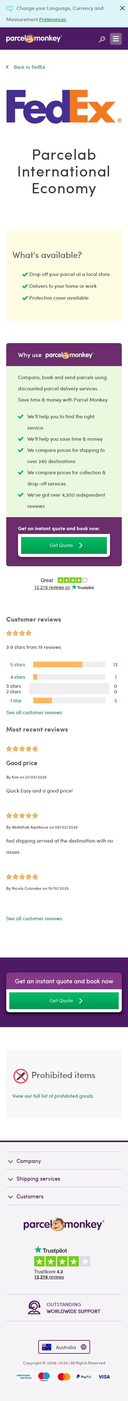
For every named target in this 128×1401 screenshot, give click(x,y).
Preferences (52, 19)
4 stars (17, 676)
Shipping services (38, 1178)
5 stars (17, 664)
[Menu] (116, 39)
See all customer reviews (34, 712)
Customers (29, 1196)
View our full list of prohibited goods (52, 1095)
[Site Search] (102, 38)
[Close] (122, 8)
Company (28, 1160)
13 (115, 664)
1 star (16, 700)
